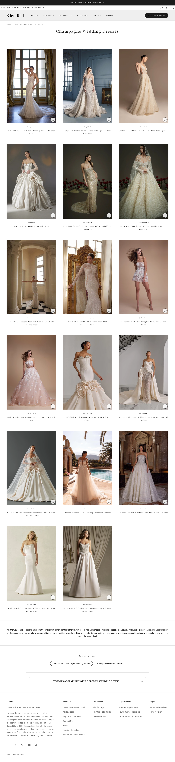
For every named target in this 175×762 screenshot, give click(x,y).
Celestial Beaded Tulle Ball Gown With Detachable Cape (143, 513)
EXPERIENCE (83, 15)
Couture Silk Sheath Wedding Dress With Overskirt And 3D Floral (143, 418)
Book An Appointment (128, 707)
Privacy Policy (156, 712)
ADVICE (97, 15)
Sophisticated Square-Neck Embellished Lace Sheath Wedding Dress (31, 323)
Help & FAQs (68, 725)
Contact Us (67, 721)
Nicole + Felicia (87, 222)
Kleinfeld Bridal (7, 7)
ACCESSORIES (65, 15)
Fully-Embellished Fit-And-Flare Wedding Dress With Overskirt (87, 132)
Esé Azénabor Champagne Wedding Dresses (71, 663)
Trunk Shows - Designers (129, 712)
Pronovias (31, 222)
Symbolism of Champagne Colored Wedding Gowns (86, 681)
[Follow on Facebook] (8, 745)
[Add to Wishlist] (53, 120)
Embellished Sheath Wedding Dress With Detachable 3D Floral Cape (87, 227)
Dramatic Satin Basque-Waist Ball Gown (31, 226)
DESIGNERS (48, 15)
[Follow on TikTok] (36, 745)
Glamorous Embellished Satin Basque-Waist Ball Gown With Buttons (87, 609)
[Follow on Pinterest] (22, 745)
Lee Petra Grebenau (31, 318)
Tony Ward (87, 127)
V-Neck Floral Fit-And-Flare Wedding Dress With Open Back (31, 132)
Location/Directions (71, 730)
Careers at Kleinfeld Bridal (74, 707)
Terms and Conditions (159, 707)
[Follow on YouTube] (29, 745)
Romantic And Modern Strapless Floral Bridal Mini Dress (143, 323)
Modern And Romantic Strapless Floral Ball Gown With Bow (31, 418)
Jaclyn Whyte (143, 318)
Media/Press (68, 712)
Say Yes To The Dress (72, 716)
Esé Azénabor (87, 413)
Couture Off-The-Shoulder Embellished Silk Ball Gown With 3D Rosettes (31, 514)
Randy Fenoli (31, 127)
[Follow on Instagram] (15, 745)
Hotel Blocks (32, 7)
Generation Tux (99, 716)
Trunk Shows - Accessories (130, 716)
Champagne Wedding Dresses (31, 24)
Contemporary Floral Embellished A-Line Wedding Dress (143, 131)
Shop (16, 24)
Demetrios (87, 509)
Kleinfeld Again (20, 7)
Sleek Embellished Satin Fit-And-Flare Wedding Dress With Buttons (31, 609)
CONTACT (110, 15)
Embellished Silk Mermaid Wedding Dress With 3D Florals (87, 418)
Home (9, 24)
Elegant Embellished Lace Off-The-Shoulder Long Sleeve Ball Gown (143, 227)
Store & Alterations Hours (73, 735)
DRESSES (34, 15)
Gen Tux (41, 7)
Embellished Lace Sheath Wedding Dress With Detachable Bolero (87, 323)
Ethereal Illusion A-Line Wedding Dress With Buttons (87, 513)
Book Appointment (156, 15)
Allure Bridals (31, 604)
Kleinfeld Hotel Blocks (102, 712)
